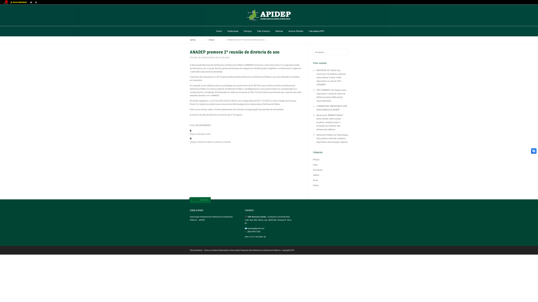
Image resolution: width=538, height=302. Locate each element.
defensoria (219, 142)
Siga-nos (196, 200)
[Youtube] (207, 200)
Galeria (316, 175)
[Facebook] (201, 200)
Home (219, 31)
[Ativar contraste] (31, 2)
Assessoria (207, 57)
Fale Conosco (263, 31)
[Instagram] (204, 200)
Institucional (232, 31)
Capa (315, 165)
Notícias (279, 31)
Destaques (201, 134)
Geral (208, 134)
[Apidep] (269, 15)
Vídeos (316, 185)
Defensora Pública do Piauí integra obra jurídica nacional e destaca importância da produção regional (332, 138)
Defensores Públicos (205, 142)
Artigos (193, 134)
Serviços (248, 31)
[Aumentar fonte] (36, 2)
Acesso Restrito (295, 31)
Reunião (227, 142)
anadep (193, 142)
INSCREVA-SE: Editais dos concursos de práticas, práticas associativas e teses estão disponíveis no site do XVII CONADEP (331, 77)
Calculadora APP (316, 31)
